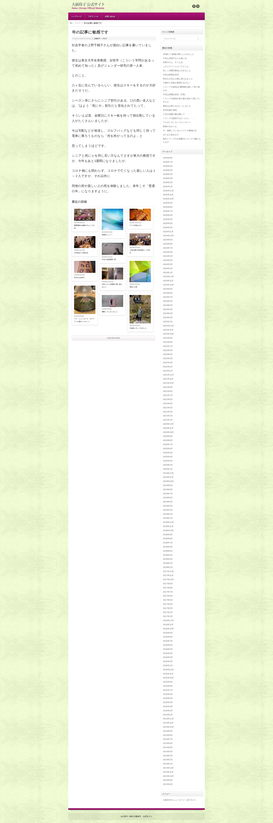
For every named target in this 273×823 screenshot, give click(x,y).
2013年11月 (168, 772)
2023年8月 (168, 293)
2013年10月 (168, 776)
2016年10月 (168, 629)
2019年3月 (168, 510)
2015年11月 (168, 674)
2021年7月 (168, 395)
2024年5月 (168, 256)
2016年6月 (168, 645)
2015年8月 (168, 686)
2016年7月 (168, 641)
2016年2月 (168, 661)
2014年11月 (168, 723)
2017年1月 (168, 616)
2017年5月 (168, 600)
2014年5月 (168, 747)
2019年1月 (168, 518)
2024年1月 (168, 272)
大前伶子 (97, 38)
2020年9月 (168, 436)
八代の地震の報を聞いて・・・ (177, 114)
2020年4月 (168, 457)
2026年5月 (168, 170)
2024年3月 (168, 264)
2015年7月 (168, 690)
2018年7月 (168, 543)
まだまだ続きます (171, 134)
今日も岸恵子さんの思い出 (175, 58)
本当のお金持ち (79, 277)
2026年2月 (168, 182)
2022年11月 (168, 330)
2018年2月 (168, 563)
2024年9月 (168, 240)
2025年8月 (168, 207)
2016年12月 (168, 620)
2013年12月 (168, 768)
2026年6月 (168, 166)
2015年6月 (168, 694)
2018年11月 (168, 526)
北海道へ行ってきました (138, 328)
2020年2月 (168, 465)
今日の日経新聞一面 (109, 259)
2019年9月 (168, 485)
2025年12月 (168, 191)
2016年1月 (168, 665)
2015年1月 (168, 715)
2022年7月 (168, 346)
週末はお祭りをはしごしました (177, 106)
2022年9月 (168, 338)
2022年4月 (168, 358)
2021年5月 (168, 403)
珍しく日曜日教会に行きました (177, 70)
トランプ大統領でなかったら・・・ (179, 118)
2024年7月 (168, 248)
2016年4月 (168, 653)
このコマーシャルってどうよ (176, 66)
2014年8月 (168, 735)
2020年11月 (168, 428)
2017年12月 (168, 571)
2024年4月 (168, 260)
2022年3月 (168, 362)
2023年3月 (168, 313)
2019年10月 (168, 481)
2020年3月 (168, 461)
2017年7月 (168, 592)
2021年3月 (168, 412)
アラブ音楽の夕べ (136, 225)
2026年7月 (168, 162)
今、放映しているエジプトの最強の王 (180, 130)
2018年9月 (168, 534)
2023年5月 (168, 305)
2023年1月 (168, 321)
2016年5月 (168, 649)
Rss (197, 6)
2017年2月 (168, 612)
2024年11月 (168, 231)
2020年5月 (168, 453)
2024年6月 (168, 252)
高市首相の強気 (170, 110)
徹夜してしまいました (109, 311)
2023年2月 (168, 317)
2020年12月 (168, 424)
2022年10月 (168, 334)
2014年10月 (168, 727)
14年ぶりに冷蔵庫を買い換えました (112, 285)
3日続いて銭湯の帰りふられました (178, 54)
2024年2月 (168, 268)
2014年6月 (168, 743)
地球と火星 (133, 287)
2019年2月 (168, 514)
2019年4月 (168, 506)
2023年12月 (168, 276)
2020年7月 (168, 444)
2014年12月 (168, 719)
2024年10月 (168, 235)
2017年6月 (168, 596)
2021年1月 (168, 420)
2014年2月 (168, 759)
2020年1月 (168, 469)
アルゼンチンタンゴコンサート (177, 122)
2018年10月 (168, 530)
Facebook (194, 6)
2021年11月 (168, 379)
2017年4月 (168, 604)
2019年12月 (168, 473)
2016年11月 (168, 624)
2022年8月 (168, 342)
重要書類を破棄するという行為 (84, 226)
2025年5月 (168, 219)
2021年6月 (168, 399)
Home (71, 23)
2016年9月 (168, 633)
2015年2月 (168, 710)
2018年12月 (168, 522)
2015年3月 (168, 706)
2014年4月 (168, 751)
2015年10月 (168, 678)
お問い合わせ (110, 16)
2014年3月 (168, 755)
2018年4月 (168, 555)
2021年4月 (168, 407)
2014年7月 (168, 739)
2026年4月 (168, 174)
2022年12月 (168, 326)
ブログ (77, 23)
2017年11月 (168, 575)
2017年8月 (168, 588)
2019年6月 (168, 497)
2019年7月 (168, 493)
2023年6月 (168, 301)
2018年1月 (168, 567)
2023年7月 (168, 297)
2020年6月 (168, 448)
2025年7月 (168, 211)
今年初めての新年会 (81, 253)
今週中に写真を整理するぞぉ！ (177, 83)
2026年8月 (168, 158)
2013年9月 (168, 780)
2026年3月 (168, 178)
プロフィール (93, 16)
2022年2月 (168, 367)
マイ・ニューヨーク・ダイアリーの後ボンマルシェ (84, 320)
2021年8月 (168, 391)
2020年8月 (168, 440)
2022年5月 (168, 354)
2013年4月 (168, 784)
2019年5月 (168, 502)
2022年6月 (168, 350)
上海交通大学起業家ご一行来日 (140, 251)
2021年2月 (168, 416)
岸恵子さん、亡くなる (173, 62)
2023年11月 (168, 280)
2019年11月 (168, 477)
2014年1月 (168, 764)
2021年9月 (168, 387)
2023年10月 (168, 285)
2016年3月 (168, 657)
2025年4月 (168, 223)
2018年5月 (168, 551)
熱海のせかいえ (170, 126)
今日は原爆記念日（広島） (175, 94)
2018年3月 (168, 559)
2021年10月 (168, 383)
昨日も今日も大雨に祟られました (178, 79)
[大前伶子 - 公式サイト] (88, 9)
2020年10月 (168, 432)
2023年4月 (168, 309)
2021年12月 (168, 375)
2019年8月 (168, 489)
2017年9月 (168, 583)
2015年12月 (168, 669)
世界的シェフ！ (107, 235)
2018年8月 (168, 538)
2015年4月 (168, 702)
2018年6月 (168, 547)
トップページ (76, 16)
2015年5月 (168, 698)
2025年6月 (168, 215)
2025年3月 (168, 227)
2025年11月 (168, 194)
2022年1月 (168, 371)
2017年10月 (168, 579)
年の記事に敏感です (90, 32)
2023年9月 (168, 289)
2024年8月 (168, 244)
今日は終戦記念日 (171, 74)
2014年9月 (168, 731)
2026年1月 (168, 186)
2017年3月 (168, 608)
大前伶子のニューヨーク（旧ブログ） (180, 800)
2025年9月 (168, 203)
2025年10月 (168, 199)
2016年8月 (168, 637)
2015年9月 (168, 682)
